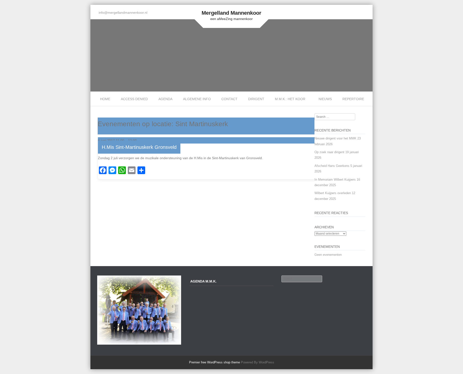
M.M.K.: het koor (290, 99)
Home (105, 99)
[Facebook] (366, 12)
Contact (229, 99)
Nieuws (325, 99)
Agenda (165, 99)
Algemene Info (197, 99)
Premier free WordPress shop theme (214, 362)
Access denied (134, 99)
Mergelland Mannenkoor (231, 13)
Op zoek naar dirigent (329, 152)
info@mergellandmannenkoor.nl (123, 12)
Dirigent (256, 99)
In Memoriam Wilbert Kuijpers (335, 179)
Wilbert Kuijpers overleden (332, 193)
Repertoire (353, 99)
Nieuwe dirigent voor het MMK (335, 138)
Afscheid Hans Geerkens (331, 166)
